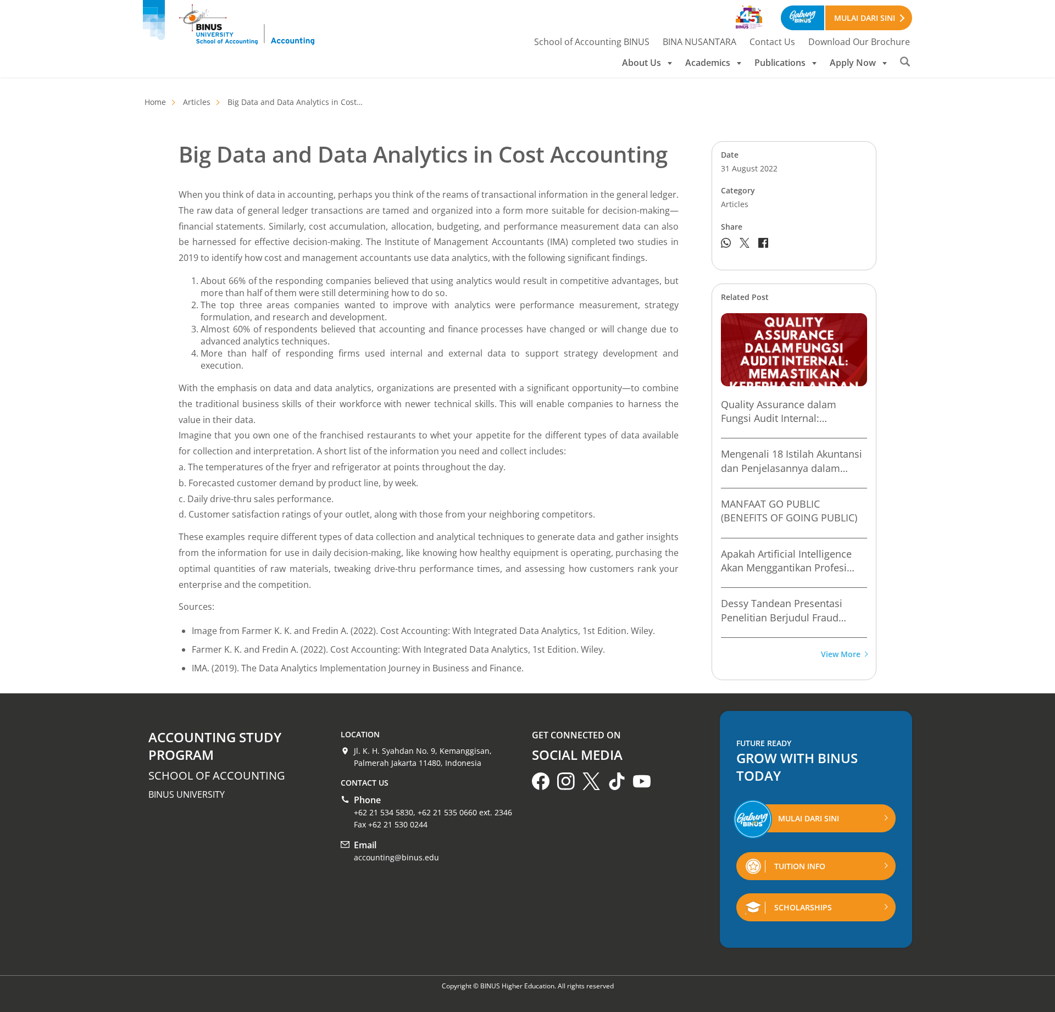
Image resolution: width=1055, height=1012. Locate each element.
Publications (780, 63)
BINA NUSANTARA (699, 42)
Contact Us (772, 42)
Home (155, 102)
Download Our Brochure (859, 42)
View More (840, 654)
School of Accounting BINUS (591, 42)
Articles (196, 102)
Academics (707, 63)
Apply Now (853, 63)
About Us (641, 63)
